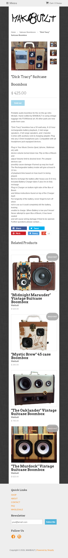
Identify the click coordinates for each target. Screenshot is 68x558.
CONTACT (15, 502)
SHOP (13, 495)
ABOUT (14, 499)
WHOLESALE (17, 510)
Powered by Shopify (45, 550)
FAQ (13, 506)
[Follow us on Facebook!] (13, 537)
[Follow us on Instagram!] (19, 537)
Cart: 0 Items (55, 3)
